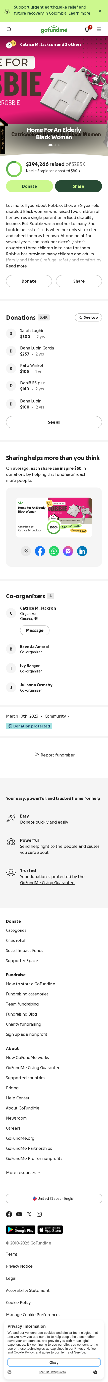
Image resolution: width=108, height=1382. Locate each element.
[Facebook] (40, 551)
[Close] (100, 11)
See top (91, 317)
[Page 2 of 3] (55, 145)
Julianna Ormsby (36, 685)
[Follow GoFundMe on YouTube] (19, 1214)
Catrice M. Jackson (38, 608)
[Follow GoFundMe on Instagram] (39, 1214)
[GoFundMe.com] (54, 29)
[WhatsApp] (54, 551)
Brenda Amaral (34, 646)
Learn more (79, 13)
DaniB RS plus (32, 383)
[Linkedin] (82, 551)
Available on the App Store (50, 1229)
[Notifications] (87, 29)
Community (55, 716)
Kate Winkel (31, 365)
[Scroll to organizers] (13, 43)
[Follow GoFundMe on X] (29, 1214)
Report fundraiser (58, 755)
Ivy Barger (30, 665)
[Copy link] (26, 551)
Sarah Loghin (32, 330)
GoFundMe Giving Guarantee (47, 882)
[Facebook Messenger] (68, 551)
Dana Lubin (30, 401)
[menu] (99, 29)
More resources (21, 1172)
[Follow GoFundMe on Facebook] (9, 1214)
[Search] (9, 29)
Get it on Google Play (20, 1229)
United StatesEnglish (57, 1199)
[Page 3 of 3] (59, 145)
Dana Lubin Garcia (37, 348)
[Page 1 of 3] (50, 145)
